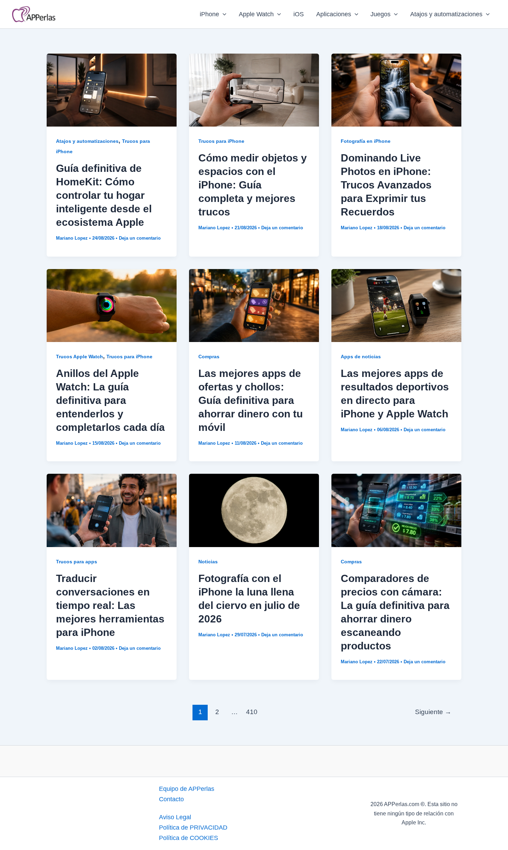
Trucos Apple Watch (79, 356)
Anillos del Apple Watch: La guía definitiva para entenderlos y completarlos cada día (110, 400)
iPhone (209, 14)
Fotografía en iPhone (366, 141)
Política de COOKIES (188, 837)
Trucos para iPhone (221, 141)
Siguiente (433, 711)
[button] (222, 14)
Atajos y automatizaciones (446, 14)
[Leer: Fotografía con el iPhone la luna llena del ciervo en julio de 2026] (254, 510)
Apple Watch (256, 14)
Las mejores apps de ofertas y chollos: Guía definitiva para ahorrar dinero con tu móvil (250, 400)
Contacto (171, 799)
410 (251, 711)
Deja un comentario (140, 238)
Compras (208, 356)
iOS (298, 14)
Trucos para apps (76, 561)
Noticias (208, 561)
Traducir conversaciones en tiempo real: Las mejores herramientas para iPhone (110, 605)
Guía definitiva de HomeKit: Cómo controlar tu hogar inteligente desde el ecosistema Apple (104, 195)
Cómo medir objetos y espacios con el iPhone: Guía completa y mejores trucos (252, 185)
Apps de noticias (361, 356)
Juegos (380, 14)
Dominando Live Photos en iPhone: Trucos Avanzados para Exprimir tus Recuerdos (386, 185)
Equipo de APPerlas (186, 788)
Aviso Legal (175, 817)
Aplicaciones (333, 14)
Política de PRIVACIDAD (193, 827)
